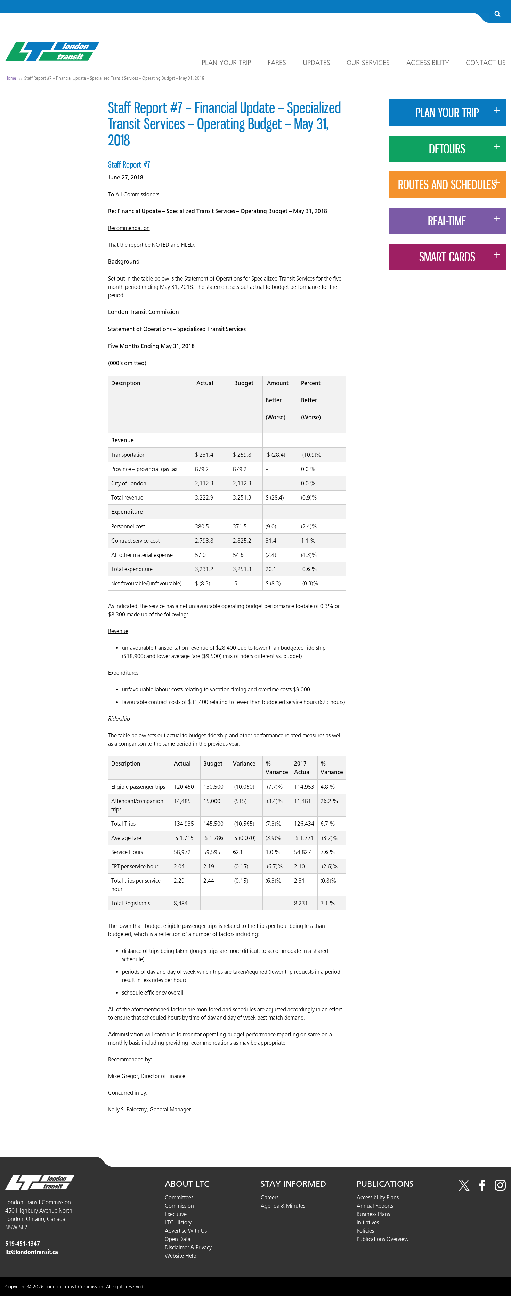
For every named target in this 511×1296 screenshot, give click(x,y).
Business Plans (373, 1214)
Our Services (368, 62)
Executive (176, 1214)
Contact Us (486, 62)
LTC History (178, 1222)
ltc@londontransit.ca (31, 1252)
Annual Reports (375, 1205)
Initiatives (368, 1222)
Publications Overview (382, 1239)
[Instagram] (500, 1188)
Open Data (177, 1239)
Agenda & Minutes (283, 1205)
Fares (277, 62)
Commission (179, 1205)
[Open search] (497, 14)
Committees (179, 1197)
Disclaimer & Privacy (188, 1247)
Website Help (180, 1256)
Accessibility (427, 62)
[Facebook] (482, 1188)
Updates (316, 62)
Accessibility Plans (378, 1197)
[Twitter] (464, 1188)
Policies (365, 1231)
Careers (269, 1197)
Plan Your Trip (226, 62)
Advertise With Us (186, 1231)
